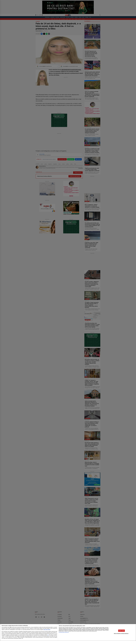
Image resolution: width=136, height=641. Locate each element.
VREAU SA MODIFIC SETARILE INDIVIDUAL (121, 633)
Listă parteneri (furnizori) (64, 632)
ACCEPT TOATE (121, 630)
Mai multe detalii (47, 629)
